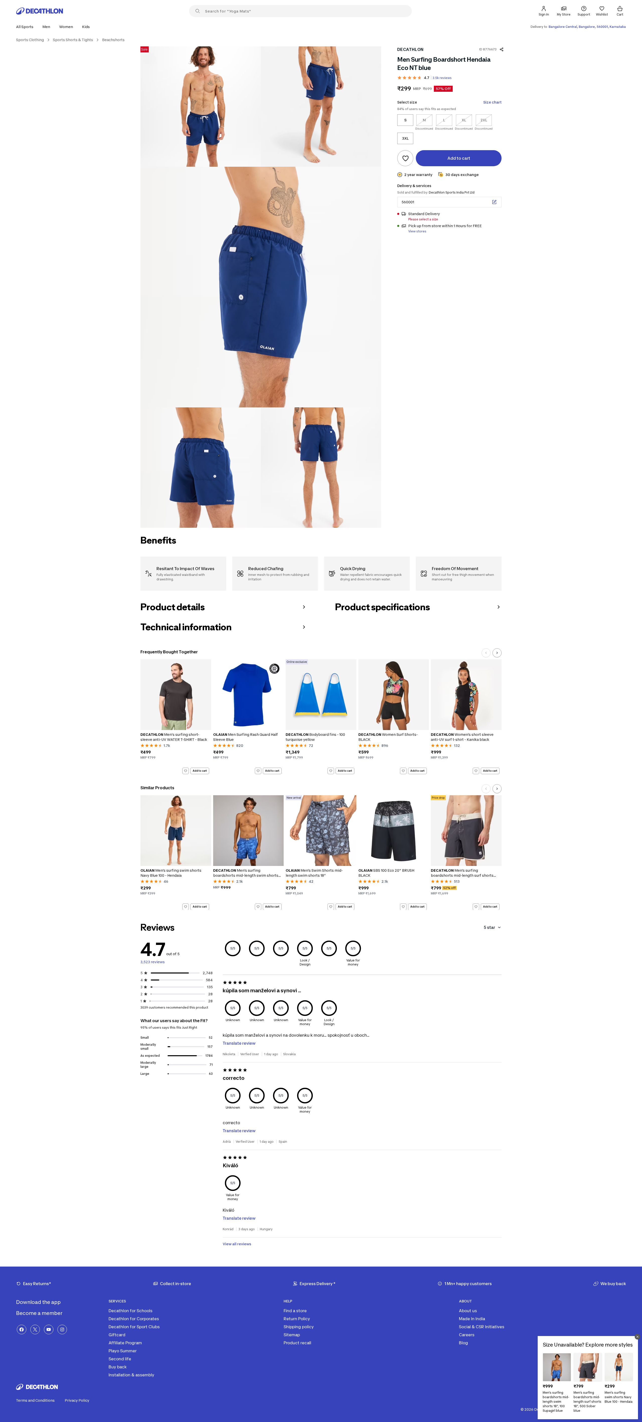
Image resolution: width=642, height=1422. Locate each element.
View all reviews (237, 1244)
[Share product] (502, 49)
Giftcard (117, 1334)
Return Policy (297, 1318)
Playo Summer (123, 1350)
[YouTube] (48, 1329)
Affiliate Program (125, 1342)
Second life (120, 1358)
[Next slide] (497, 652)
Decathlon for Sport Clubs (134, 1326)
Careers (466, 1334)
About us (468, 1310)
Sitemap (292, 1334)
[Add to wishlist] (405, 158)
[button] (26, 26)
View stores (417, 231)
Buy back (118, 1366)
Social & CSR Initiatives (481, 1326)
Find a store (295, 1310)
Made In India (472, 1318)
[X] (35, 1329)
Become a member (39, 1313)
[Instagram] (62, 1329)
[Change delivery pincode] (494, 202)
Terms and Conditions (35, 1400)
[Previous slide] (486, 652)
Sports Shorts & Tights (73, 40)
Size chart (492, 102)
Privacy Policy (77, 1400)
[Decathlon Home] (39, 11)
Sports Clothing (30, 40)
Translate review (239, 1043)
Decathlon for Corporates (134, 1318)
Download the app (39, 1302)
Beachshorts (113, 40)
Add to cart (200, 770)
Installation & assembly (131, 1374)
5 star (489, 927)
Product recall (297, 1342)
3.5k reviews (442, 78)
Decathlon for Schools (130, 1310)
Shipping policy (299, 1326)
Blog (463, 1342)
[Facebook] (21, 1329)
